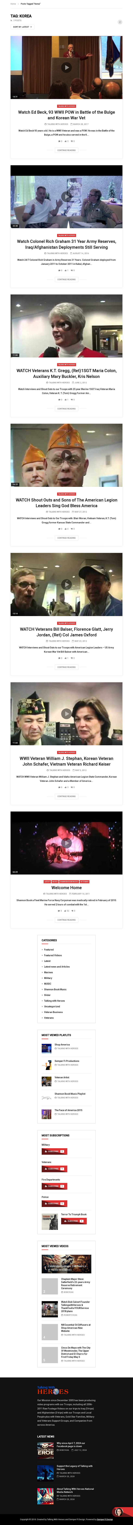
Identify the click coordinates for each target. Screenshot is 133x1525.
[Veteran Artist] (46, 1081)
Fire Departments (51, 1179)
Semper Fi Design (105, 1519)
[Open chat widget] (122, 1512)
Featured (49, 949)
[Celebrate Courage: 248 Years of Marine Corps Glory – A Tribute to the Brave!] (66, 1264)
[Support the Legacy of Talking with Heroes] (45, 1473)
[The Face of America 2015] (46, 1114)
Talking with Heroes (66, 106)
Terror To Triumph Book (73, 1214)
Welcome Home (66, 887)
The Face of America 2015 (68, 1110)
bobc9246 (68, 1292)
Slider (47, 995)
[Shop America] (46, 1049)
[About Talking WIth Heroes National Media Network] (45, 1496)
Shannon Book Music (69, 882)
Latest (47, 882)
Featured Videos (53, 955)
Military (48, 978)
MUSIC (55, 882)
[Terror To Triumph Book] (50, 1222)
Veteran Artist (62, 1077)
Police (45, 1197)
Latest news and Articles (57, 966)
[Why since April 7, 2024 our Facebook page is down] (45, 1450)
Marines (48, 972)
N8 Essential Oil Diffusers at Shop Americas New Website (76, 1328)
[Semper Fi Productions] (46, 1065)
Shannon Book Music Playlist (70, 1094)
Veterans (84, 882)
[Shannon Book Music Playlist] (46, 1098)
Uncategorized (52, 1006)
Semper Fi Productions (67, 1061)
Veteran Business (53, 1012)
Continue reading (66, 150)
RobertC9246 (70, 1315)
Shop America (62, 1044)
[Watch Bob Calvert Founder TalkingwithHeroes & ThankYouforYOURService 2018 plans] (50, 1309)
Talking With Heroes (57, 124)
